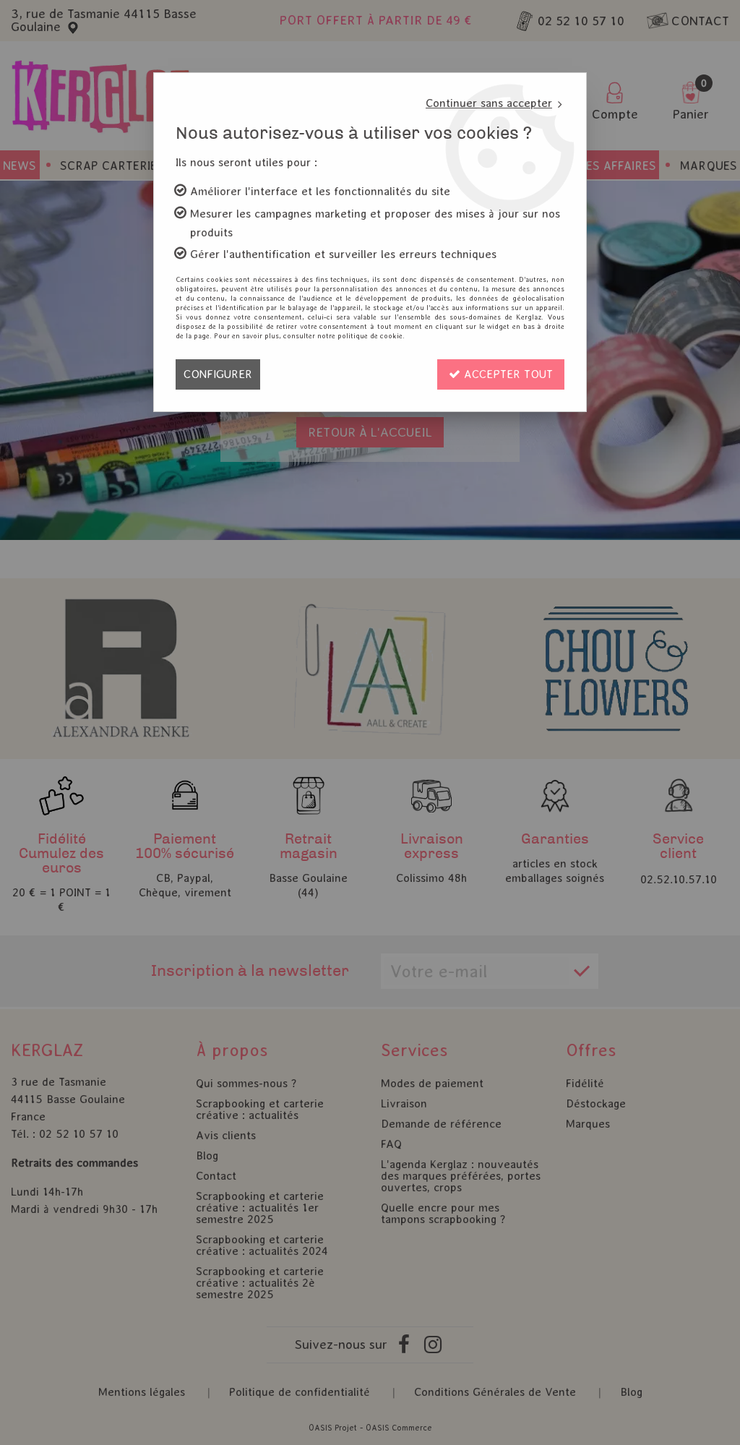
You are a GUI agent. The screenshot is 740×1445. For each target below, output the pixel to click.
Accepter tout (506, 374)
